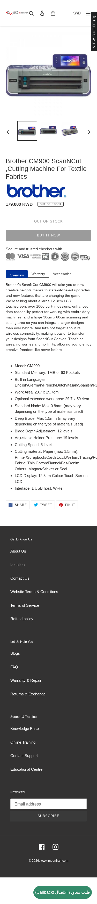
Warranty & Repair (25, 680)
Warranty (38, 274)
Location (17, 564)
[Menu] (88, 13)
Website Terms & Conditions (34, 591)
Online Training (22, 742)
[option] (27, 131)
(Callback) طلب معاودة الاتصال (62, 892)
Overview (17, 275)
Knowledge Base (24, 728)
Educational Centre (26, 769)
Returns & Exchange (28, 694)
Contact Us (19, 578)
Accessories (62, 274)
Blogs (15, 653)
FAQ (14, 667)
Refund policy (21, 619)
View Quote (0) (94, 31)
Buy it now (48, 235)
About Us (18, 551)
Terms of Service (24, 605)
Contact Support (24, 755)
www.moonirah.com (54, 860)
